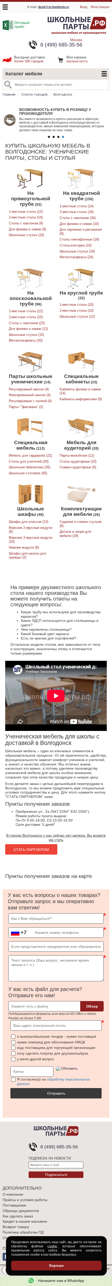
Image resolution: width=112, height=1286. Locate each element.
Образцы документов (21, 1211)
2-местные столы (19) (77, 212)
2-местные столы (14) (26, 217)
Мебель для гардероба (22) (30, 455)
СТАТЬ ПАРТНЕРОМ (31, 850)
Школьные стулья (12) (77, 316)
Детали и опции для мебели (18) (75, 534)
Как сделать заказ (18, 1216)
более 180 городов (29, 59)
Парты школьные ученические (30, 379)
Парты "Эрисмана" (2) (26, 407)
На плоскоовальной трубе (31, 298)
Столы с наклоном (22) (27, 323)
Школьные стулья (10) (26, 235)
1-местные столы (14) (77, 206)
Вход (83, 7)
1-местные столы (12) (26, 212)
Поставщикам (14, 1205)
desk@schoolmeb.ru (53, 7)
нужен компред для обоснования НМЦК (51, 1042)
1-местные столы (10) (77, 304)
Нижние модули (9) (24, 547)
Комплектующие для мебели (81, 511)
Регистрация (100, 7)
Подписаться (56, 1174)
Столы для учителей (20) (28, 461)
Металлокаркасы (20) (25, 340)
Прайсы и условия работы (25, 1200)
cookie (52, 1246)
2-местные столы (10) (77, 310)
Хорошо (56, 1265)
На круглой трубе (81, 293)
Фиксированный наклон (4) (30, 395)
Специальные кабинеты (81, 379)
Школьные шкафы (30, 511)
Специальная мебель (30, 445)
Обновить (69, 1068)
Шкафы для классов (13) (28, 522)
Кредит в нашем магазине (25, 1221)
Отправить (56, 1093)
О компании (13, 1194)
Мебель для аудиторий (80, 445)
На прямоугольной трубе (30, 198)
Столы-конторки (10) (75, 245)
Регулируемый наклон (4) (29, 389)
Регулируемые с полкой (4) (30, 401)
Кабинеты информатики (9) (81, 399)
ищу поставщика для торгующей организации (56, 1047)
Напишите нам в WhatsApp (60, 1280)
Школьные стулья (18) (77, 251)
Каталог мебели (23, 73)
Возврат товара (16, 1227)
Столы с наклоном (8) (26, 223)
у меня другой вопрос (35, 1059)
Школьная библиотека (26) (29, 467)
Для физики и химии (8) (27, 229)
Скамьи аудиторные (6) (78, 467)
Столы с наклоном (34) (78, 218)
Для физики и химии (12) (28, 329)
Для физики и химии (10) (79, 224)
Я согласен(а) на (53, 1081)
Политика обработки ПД (23, 1232)
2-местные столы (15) (26, 317)
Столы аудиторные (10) (78, 461)
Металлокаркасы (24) (76, 257)
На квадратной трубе (81, 195)
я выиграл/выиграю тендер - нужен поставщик (56, 1036)
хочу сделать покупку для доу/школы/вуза (52, 1053)
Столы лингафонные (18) (79, 239)
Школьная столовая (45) (28, 473)
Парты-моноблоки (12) (77, 455)
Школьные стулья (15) (26, 335)
